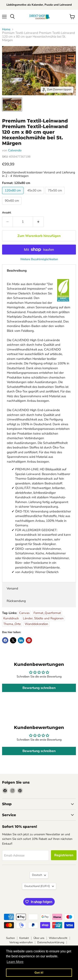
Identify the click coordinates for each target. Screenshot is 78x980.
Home (6, 29)
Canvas (24, 613)
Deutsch (37, 875)
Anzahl (6, 212)
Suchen (10, 938)
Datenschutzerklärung (50, 942)
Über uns (38, 938)
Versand (12, 588)
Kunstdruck (11, 618)
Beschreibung (17, 270)
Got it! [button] (39, 972)
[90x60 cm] (12, 205)
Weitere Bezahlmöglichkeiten (39, 259)
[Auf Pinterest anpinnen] (29, 640)
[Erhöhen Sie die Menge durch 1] (38, 221)
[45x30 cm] (35, 195)
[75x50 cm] (55, 195)
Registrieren (63, 855)
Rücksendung (16, 601)
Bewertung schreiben (39, 688)
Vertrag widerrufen (21, 942)
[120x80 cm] (13, 195)
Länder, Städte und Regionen (43, 618)
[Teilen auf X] (13, 640)
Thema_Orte (12, 624)
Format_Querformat (47, 613)
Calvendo (14, 150)
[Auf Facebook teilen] (5, 640)
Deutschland (37, 886)
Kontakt (24, 938)
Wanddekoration (36, 624)
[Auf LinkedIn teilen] (21, 640)
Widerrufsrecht (58, 938)
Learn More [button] (15, 962)
